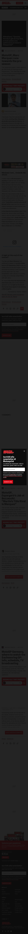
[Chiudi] (24, 451)
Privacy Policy (12, 474)
